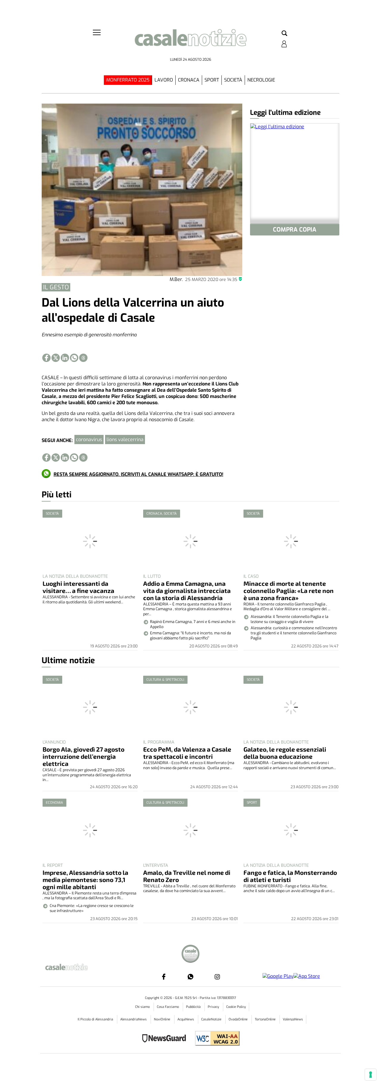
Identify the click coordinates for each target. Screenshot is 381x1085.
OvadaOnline (239, 1019)
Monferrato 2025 (127, 80)
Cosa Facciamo (168, 1007)
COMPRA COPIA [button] (294, 230)
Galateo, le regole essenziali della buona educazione (284, 752)
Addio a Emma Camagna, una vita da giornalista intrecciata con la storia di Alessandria (187, 590)
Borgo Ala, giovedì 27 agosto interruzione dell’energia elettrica (83, 756)
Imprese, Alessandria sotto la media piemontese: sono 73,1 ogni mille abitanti (85, 879)
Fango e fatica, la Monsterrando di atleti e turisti (290, 876)
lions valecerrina (125, 439)
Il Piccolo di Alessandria (96, 1019)
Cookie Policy (236, 1007)
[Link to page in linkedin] (65, 358)
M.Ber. (176, 279)
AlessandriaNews (134, 1019)
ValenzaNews (293, 1019)
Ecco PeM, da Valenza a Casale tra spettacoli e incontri (187, 752)
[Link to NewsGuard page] (165, 1039)
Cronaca (188, 80)
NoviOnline (162, 1019)
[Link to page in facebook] (46, 358)
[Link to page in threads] (83, 358)
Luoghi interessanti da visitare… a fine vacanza (78, 587)
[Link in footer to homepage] (190, 954)
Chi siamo (143, 1007)
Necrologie (261, 80)
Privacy (214, 1007)
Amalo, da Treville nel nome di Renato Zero (186, 876)
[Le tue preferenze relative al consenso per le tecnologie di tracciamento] (370, 1074)
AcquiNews (186, 1019)
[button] (284, 34)
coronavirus (89, 439)
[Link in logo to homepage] (190, 41)
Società (233, 80)
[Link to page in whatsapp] (74, 358)
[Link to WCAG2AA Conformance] (215, 1039)
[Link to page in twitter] (55, 358)
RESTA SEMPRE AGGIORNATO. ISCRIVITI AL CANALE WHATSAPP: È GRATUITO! (138, 474)
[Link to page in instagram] (217, 977)
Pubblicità (194, 1007)
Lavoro (163, 80)
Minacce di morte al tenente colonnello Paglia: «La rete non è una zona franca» (288, 590)
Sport (211, 80)
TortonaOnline (266, 1019)
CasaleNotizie (211, 1019)
